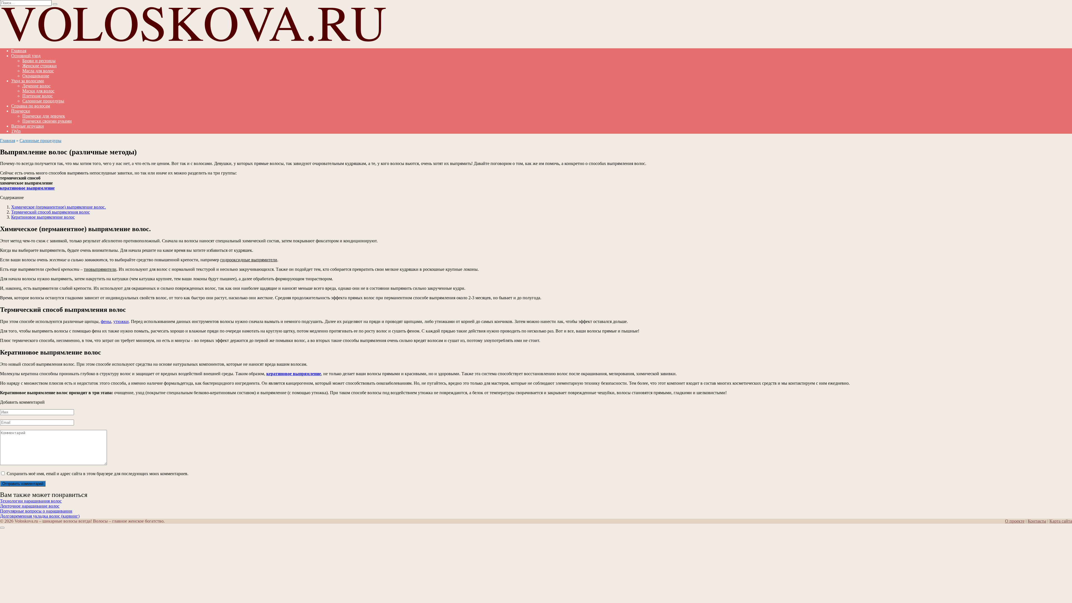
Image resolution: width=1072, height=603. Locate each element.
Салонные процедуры (43, 101)
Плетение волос (37, 96)
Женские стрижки (39, 65)
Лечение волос (36, 85)
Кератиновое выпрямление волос (43, 217)
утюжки (121, 321)
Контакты (1037, 521)
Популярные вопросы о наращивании (36, 511)
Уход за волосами (27, 80)
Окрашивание (35, 75)
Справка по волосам (30, 106)
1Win (16, 131)
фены (106, 321)
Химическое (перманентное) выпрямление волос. (58, 207)
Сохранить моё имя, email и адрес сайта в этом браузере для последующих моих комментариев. (97, 473)
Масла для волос (38, 70)
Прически (20, 111)
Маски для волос (38, 90)
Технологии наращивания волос (31, 501)
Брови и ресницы (39, 60)
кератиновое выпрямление (27, 188)
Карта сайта (1060, 521)
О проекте (1015, 521)
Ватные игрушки (27, 126)
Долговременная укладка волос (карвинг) (40, 516)
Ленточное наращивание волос (29, 506)
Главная (18, 50)
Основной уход (25, 55)
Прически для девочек (43, 116)
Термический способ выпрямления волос (50, 212)
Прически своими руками (47, 121)
